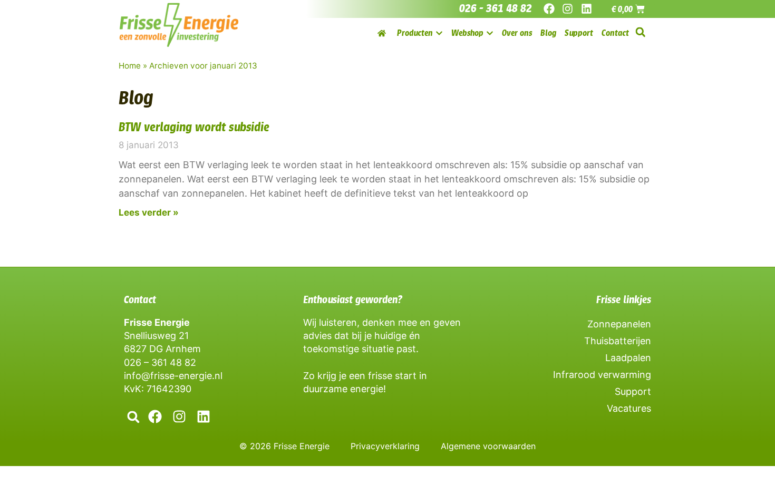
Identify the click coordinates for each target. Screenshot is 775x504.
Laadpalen (628, 357)
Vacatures (629, 408)
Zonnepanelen (619, 323)
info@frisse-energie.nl (173, 375)
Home (130, 66)
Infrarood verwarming (602, 374)
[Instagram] (567, 8)
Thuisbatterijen (617, 340)
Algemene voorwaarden (488, 446)
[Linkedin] (586, 8)
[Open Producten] (439, 33)
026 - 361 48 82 (495, 8)
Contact (140, 299)
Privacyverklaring (385, 446)
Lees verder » (149, 212)
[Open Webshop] (489, 33)
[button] (640, 32)
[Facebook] (549, 8)
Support (633, 391)
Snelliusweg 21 (156, 335)
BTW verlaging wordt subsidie (194, 127)
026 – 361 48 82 (160, 362)
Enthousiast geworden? (352, 299)
